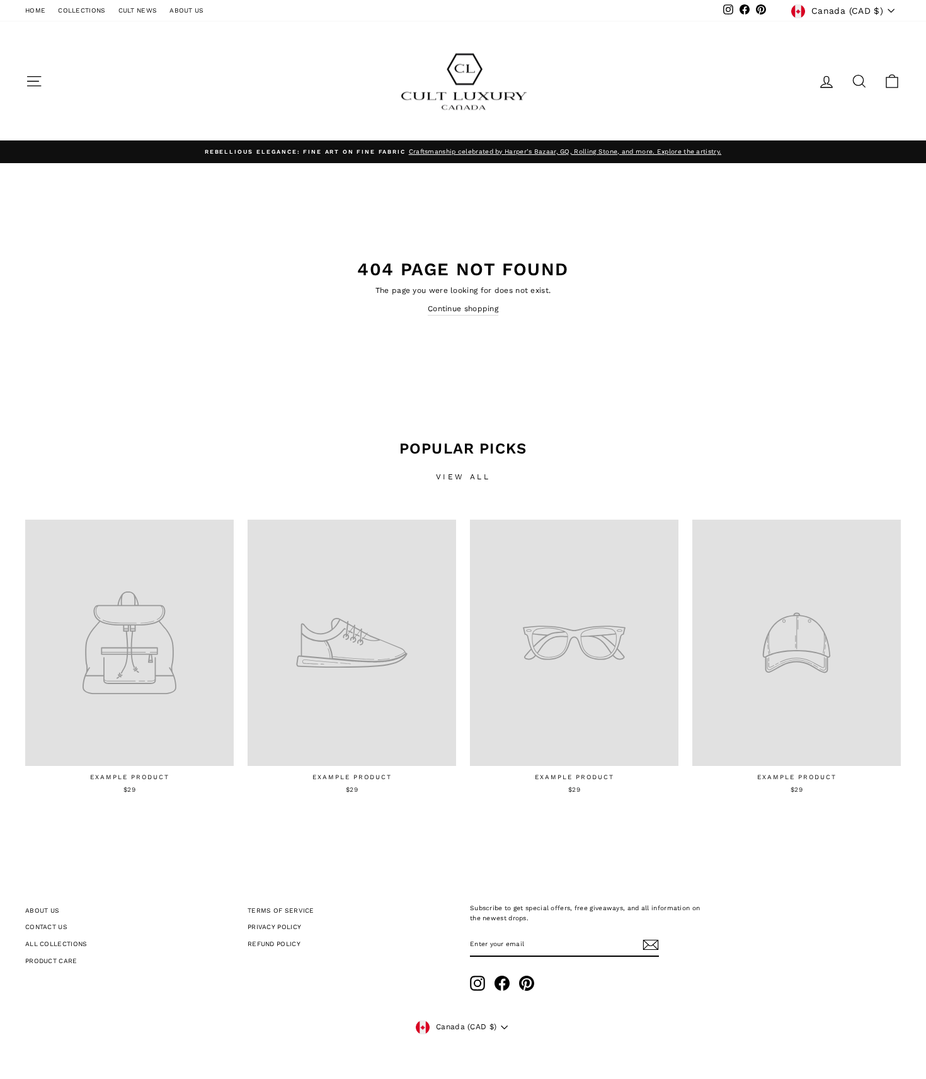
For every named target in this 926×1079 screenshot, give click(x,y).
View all (463, 476)
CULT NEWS (137, 10)
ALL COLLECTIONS (56, 943)
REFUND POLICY (274, 943)
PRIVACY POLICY (274, 926)
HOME (35, 10)
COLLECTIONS (81, 10)
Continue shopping (463, 308)
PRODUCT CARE (51, 960)
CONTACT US (46, 926)
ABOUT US (186, 10)
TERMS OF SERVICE (281, 910)
